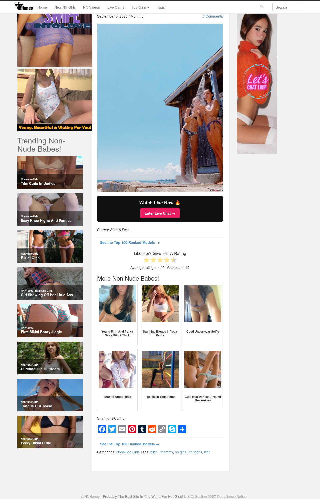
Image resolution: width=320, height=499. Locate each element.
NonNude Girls (128, 451)
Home (42, 7)
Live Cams (116, 7)
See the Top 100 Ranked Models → (130, 242)
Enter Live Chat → (160, 213)
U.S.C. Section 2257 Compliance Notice (215, 496)
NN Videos (91, 7)
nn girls (180, 451)
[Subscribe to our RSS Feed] (262, 7)
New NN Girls (65, 7)
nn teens (195, 451)
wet (207, 451)
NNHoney (92, 496)
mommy (166, 451)
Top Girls (139, 7)
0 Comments (213, 16)
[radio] (147, 260)
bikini (154, 451)
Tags (161, 7)
